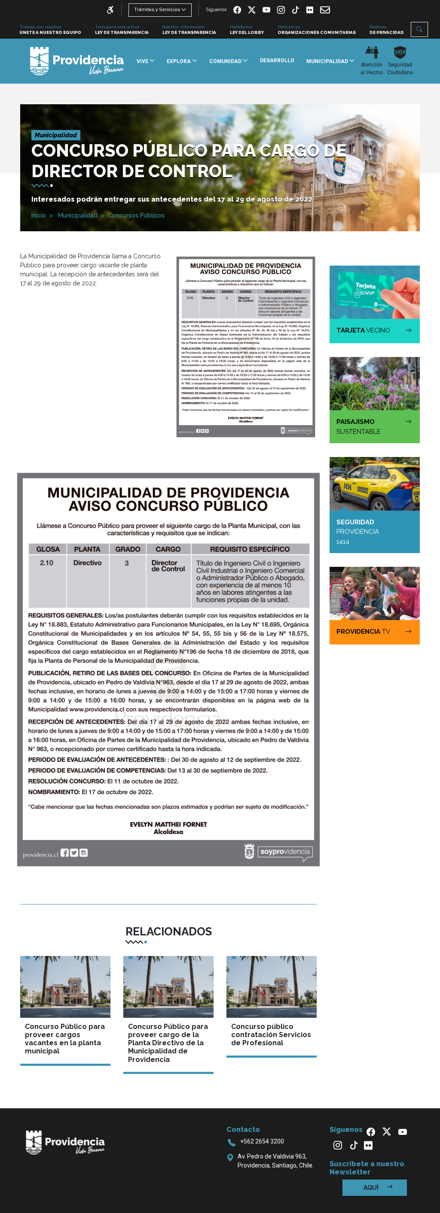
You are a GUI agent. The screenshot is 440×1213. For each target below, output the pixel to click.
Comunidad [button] (226, 61)
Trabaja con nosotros (50, 29)
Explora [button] (179, 61)
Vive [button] (143, 61)
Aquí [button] (372, 1187)
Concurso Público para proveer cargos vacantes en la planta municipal (65, 1039)
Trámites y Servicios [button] (157, 9)
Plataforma (247, 29)
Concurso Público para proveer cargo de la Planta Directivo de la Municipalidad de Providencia (168, 1043)
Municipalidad (77, 215)
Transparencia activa (122, 29)
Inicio (38, 215)
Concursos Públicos (136, 215)
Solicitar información (189, 29)
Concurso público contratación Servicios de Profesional (271, 1034)
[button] (419, 29)
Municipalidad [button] (327, 61)
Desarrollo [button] (277, 60)
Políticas (387, 29)
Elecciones (317, 29)
